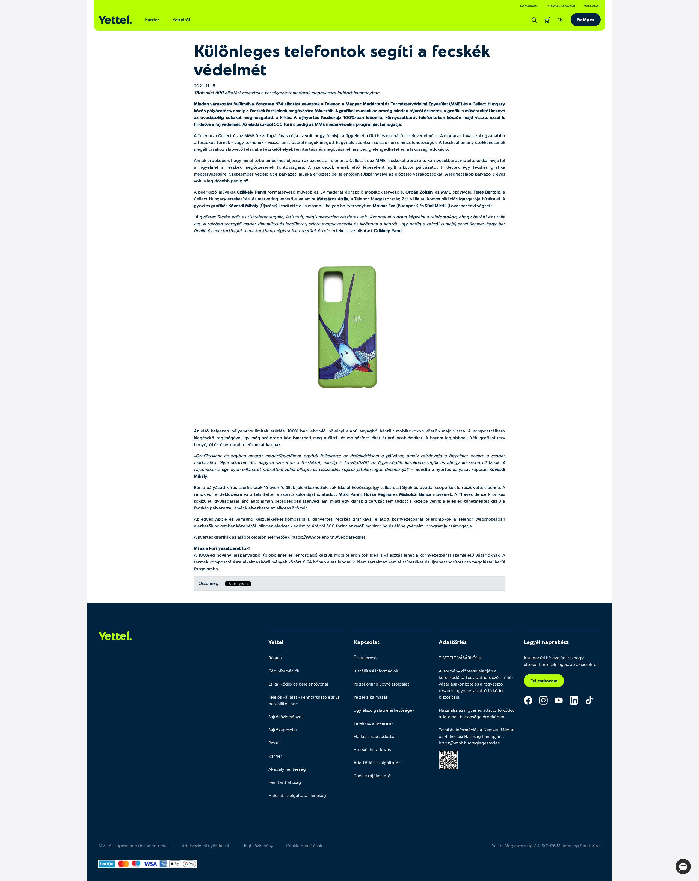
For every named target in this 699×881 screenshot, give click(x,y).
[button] (683, 866)
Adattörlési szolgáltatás (377, 762)
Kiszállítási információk (376, 670)
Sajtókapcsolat (282, 729)
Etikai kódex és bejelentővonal (298, 683)
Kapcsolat (367, 642)
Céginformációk (283, 670)
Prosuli (275, 742)
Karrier (152, 19)
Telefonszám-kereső (373, 723)
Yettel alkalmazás (371, 696)
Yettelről (181, 19)
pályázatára (219, 110)
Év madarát (331, 191)
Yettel (275, 642)
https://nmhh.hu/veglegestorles (469, 742)
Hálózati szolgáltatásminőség (297, 795)
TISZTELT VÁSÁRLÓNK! (460, 657)
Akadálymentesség (287, 769)
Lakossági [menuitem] (529, 5)
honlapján (492, 736)
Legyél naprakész (546, 642)
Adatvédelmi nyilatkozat (206, 845)
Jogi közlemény (258, 845)
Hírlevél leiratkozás (372, 749)
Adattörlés (453, 642)
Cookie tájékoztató (372, 775)
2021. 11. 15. (205, 85)
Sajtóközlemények (286, 716)
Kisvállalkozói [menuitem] (561, 5)
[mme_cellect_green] (349, 325)
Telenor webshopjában (481, 518)
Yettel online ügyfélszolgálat (381, 683)
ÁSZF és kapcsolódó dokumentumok (133, 845)
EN (560, 19)
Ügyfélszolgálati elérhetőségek (384, 710)
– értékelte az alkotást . (349, 223)
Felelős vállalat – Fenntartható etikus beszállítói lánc (304, 700)
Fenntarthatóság (284, 782)
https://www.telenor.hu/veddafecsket (328, 536)
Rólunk (275, 657)
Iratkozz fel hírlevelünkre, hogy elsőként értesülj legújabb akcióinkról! (561, 661)
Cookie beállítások (304, 845)
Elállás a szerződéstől (374, 736)
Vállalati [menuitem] (592, 5)
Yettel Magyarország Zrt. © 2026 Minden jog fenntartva (546, 845)
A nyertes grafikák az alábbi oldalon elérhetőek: (279, 536)
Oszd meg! (209, 583)
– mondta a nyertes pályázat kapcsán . (349, 466)
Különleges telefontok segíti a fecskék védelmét (342, 59)
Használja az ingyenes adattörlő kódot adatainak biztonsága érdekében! (476, 713)
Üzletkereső (365, 657)
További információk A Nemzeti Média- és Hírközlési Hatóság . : (477, 736)
